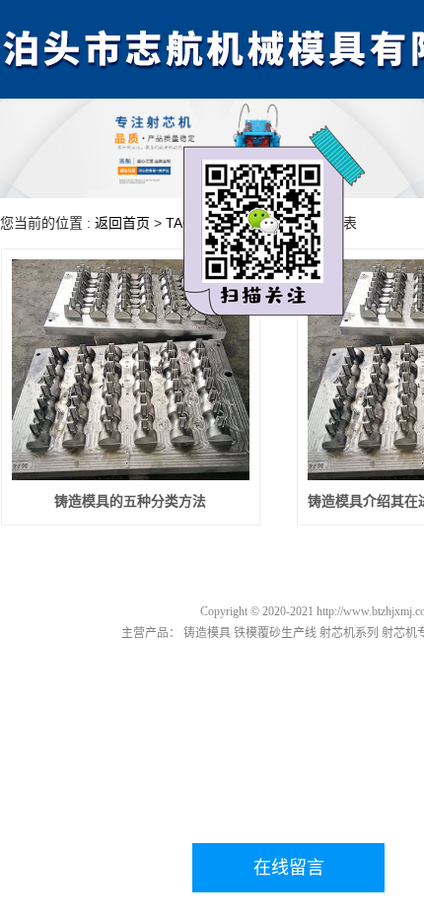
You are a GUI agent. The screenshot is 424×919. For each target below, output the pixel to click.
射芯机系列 (349, 633)
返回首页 (122, 223)
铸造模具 (207, 633)
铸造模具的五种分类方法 (130, 501)
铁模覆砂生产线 (275, 633)
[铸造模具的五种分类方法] (130, 369)
